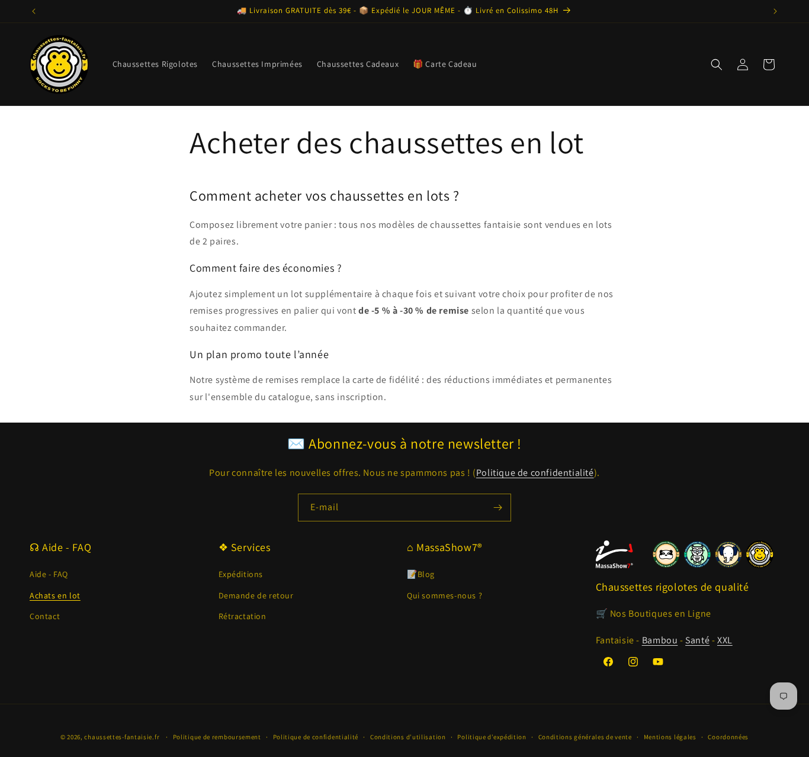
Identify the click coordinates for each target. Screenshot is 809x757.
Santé (697, 640)
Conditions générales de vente (585, 737)
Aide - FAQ (49, 574)
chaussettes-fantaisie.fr (121, 737)
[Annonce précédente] (34, 11)
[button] (717, 64)
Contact (45, 616)
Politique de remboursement (217, 737)
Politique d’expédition (491, 737)
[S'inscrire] (497, 507)
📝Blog (421, 574)
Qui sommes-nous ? (444, 595)
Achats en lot (55, 595)
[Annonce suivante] (775, 11)
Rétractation (243, 616)
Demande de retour (256, 595)
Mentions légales (670, 737)
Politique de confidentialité (535, 472)
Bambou (660, 640)
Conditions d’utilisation (408, 737)
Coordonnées (728, 737)
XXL (725, 640)
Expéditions (241, 574)
